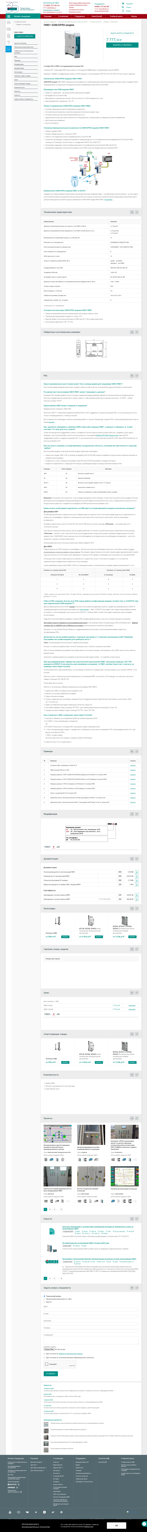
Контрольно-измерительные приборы (17, 1462)
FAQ (15, 56)
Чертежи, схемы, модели (22, 76)
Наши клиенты (58, 1484)
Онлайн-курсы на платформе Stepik (130, 1473)
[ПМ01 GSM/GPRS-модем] (72, 44)
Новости (17, 95)
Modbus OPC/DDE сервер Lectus (107, 435)
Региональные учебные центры (128, 1465)
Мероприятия (57, 1465)
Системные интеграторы (76, 9)
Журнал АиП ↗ (58, 1467)
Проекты (17, 91)
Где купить (56, 1470)
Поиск (128, 7)
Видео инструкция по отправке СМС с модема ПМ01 (62, 884)
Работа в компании (59, 1494)
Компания (47, 1321)
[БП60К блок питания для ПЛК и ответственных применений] (62, 1201)
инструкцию (84, 609)
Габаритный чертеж (52, 959)
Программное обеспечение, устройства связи (17, 1478)
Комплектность (19, 87)
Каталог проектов (82, 1476)
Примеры (17, 60)
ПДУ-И (79, 1233)
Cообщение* (48, 1335)
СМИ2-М (77, 1246)
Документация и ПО (82, 1462)
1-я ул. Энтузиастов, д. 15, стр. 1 (52, 12)
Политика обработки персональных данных (60, 1500)
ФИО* (46, 1307)
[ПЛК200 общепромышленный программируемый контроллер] (46, 1159)
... (58, 1209)
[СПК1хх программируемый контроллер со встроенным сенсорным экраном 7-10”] (51, 1159)
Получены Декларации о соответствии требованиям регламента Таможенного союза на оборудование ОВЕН (79, 1390)
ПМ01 (78, 1231)
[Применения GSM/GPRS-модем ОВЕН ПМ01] (91, 169)
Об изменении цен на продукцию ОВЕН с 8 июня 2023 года (62, 1396)
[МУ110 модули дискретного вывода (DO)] (130, 1201)
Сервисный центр (81, 1479)
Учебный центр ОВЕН (128, 1462)
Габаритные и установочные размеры (23, 52)
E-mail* (46, 1314)
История (56, 1479)
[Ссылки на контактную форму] (144, 1524)
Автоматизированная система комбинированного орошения (68, 1429)
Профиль (56, 1481)
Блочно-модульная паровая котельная (62, 1448)
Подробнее (108, 199)
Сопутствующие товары (22, 83)
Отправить (50, 1374)
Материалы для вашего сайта (61, 1504)
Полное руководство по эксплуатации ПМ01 (59, 872)
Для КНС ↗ (34, 1465)
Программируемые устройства (14, 1466)
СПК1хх (78, 1262)
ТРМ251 (102, 1231)
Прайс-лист (79, 1467)
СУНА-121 (87, 1233)
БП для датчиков (120, 1231)
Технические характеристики (23, 47)
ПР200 (86, 1231)
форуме (51, 422)
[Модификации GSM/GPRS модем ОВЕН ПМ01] (91, 832)
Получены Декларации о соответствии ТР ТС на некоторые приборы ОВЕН (67, 1413)
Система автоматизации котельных (124, 1189)
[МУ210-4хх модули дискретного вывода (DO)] (62, 1159)
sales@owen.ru (51, 7)
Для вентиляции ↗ (36, 1462)
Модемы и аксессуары (23, 24)
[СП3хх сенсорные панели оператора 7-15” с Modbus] (57, 1201)
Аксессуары (18, 72)
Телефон (47, 1328)
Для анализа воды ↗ (37, 1470)
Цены (16, 80)
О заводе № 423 (58, 1476)
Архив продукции (13, 1481)
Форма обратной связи (101, 11)
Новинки (78, 1470)
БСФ (109, 1262)
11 (61, 1209)
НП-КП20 (131, 1231)
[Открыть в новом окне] (136, 212)
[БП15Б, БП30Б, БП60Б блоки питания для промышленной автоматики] (90, 1201)
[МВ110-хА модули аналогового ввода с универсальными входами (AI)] (85, 1159)
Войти (128, 11)
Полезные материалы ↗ (84, 1473)
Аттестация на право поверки (60, 1487)
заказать (65, 937)
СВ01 (109, 1231)
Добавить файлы (50, 1347)
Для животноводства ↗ (38, 1467)
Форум (134, 16)
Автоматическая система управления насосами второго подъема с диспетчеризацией (71, 1408)
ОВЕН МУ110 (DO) (89, 1262)
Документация (19, 68)
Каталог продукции (22, 16)
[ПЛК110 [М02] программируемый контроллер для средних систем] (113, 1159)
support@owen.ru (104, 9)
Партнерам (56, 1491)
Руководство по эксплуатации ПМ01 (57, 876)
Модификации (19, 64)
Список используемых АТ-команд (56, 880)
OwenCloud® (97, 16)
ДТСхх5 (78, 1264)
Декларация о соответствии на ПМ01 (57, 895)
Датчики (10, 1474)
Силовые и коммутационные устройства (17, 1471)
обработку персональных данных (71, 1354)
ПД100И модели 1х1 (127, 1262)
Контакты (56, 1473)
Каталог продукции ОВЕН (61, 1497)
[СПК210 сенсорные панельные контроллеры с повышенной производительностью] (96, 1159)
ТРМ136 (93, 1231)
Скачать (133, 765)
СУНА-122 (97, 1233)
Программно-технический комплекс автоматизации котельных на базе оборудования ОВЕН (73, 1402)
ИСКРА (105, 1233)
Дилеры (71, 7)
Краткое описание (20, 43)
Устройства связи (20, 22)
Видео (78, 1465)
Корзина (129, 4)
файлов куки (88, 1526)
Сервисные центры (75, 12)
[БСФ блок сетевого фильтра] (118, 1201)
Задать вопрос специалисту (23, 99)
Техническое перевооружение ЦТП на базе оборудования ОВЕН (69, 1442)
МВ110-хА (102, 1262)
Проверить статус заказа (84, 1481)
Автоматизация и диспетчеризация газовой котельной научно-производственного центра (57, 1147)
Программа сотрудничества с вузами (130, 1469)
